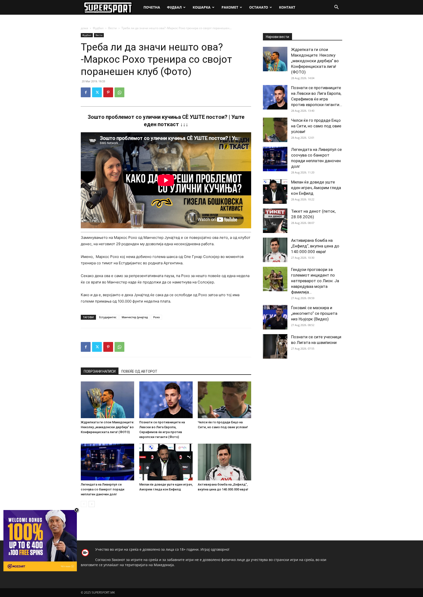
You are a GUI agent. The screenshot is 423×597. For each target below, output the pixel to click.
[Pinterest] (108, 92)
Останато (258, 7)
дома (84, 28)
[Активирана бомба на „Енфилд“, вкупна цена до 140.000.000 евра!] (224, 462)
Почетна (151, 7)
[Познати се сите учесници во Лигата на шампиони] (275, 346)
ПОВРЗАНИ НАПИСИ (100, 371)
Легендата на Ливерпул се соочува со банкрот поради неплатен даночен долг (102, 489)
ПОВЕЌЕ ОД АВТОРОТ (139, 371)
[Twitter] (97, 92)
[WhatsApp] (119, 92)
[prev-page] (84, 504)
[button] (336, 7)
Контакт (287, 7)
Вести (112, 28)
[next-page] (92, 504)
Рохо (156, 317)
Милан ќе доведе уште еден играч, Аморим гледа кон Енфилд (316, 188)
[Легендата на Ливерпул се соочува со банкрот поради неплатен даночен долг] (107, 462)
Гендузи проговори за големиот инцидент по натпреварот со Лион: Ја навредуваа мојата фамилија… (315, 280)
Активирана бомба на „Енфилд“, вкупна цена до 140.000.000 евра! (315, 246)
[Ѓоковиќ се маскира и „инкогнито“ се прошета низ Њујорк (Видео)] (275, 317)
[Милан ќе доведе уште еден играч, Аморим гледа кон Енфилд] (166, 462)
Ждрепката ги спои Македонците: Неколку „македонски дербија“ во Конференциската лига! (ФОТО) (107, 427)
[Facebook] (86, 92)
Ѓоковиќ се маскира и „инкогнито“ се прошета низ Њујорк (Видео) (314, 313)
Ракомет (230, 7)
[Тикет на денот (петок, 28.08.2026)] (275, 220)
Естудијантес (107, 317)
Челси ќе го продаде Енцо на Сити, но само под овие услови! (316, 126)
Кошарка (202, 7)
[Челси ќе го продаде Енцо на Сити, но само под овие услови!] (224, 399)
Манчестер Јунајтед (135, 317)
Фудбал (174, 7)
